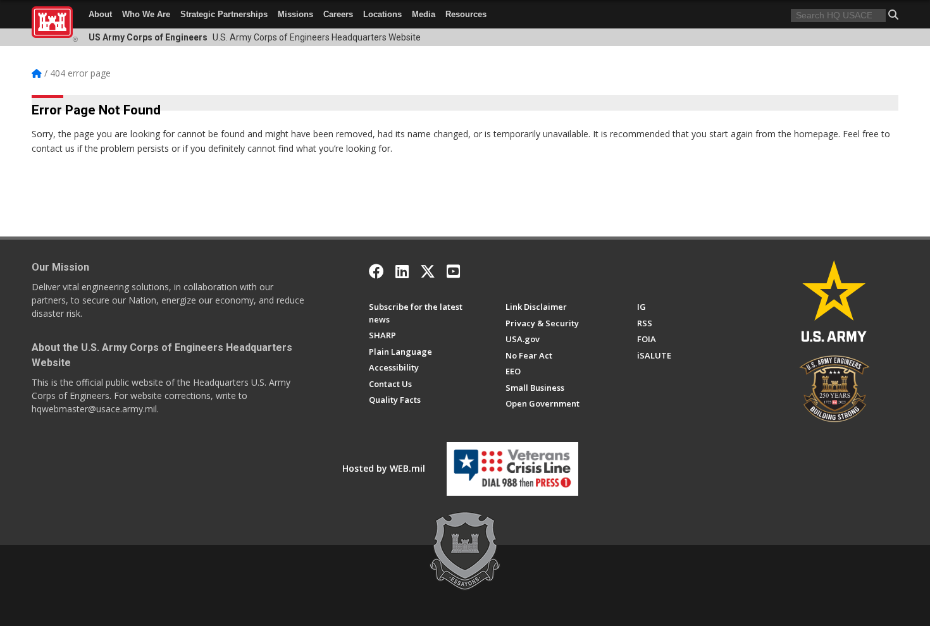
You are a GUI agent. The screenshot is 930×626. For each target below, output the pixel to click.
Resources (466, 14)
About (100, 14)
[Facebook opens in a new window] (376, 271)
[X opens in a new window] (427, 271)
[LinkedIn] (402, 271)
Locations (382, 14)
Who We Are (146, 14)
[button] (893, 14)
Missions (295, 14)
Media (423, 14)
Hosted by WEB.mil (383, 468)
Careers (338, 14)
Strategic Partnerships (224, 14)
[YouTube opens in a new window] (453, 271)
